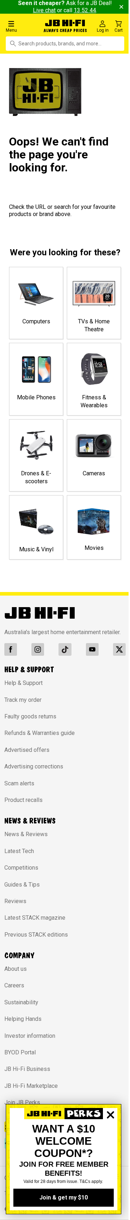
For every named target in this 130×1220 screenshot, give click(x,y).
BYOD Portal (20, 1059)
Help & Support (23, 689)
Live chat (49, 10)
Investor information (29, 1042)
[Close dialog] (110, 1139)
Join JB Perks (22, 1109)
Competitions (21, 874)
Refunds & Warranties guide (39, 739)
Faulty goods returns (30, 723)
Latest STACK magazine (34, 924)
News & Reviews (26, 841)
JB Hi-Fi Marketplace (31, 1092)
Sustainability (21, 1009)
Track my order (23, 706)
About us (15, 975)
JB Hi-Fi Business (27, 1075)
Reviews (15, 908)
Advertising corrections (33, 773)
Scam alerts (19, 790)
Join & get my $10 (63, 1197)
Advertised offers (26, 756)
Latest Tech (19, 858)
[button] (21, 26)
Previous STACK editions (36, 941)
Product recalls (23, 806)
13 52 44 (89, 10)
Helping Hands (23, 1025)
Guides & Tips (22, 891)
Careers (14, 992)
